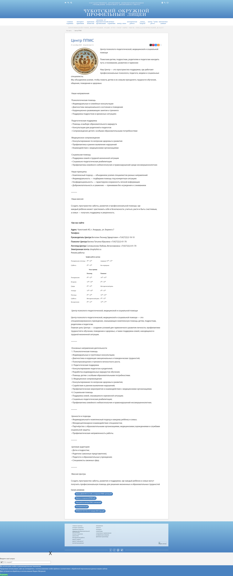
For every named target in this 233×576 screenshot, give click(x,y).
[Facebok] (110, 551)
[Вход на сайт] (162, 3)
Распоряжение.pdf (82, 506)
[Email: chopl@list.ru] (167, 3)
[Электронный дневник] (69, 3)
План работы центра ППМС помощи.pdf (88, 502)
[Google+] (114, 551)
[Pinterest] (153, 45)
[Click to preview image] (84, 61)
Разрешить (4, 575)
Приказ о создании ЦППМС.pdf (85, 498)
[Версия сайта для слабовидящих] (66, 3)
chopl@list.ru (95, 249)
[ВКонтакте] (156, 45)
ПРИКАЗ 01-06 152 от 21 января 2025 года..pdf (90, 511)
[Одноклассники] (158, 45)
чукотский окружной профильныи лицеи (116, 13)
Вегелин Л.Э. (90, 45)
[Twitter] (121, 551)
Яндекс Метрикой (39, 571)
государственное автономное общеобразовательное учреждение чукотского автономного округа (116, 4)
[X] (151, 45)
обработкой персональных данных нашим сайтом (89, 569)
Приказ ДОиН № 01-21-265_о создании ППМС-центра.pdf (94, 494)
